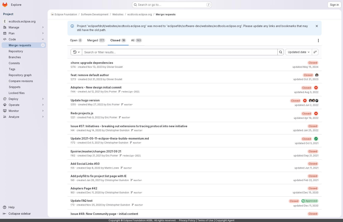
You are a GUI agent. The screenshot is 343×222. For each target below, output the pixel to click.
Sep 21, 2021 (94, 155)
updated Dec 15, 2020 (305, 192)
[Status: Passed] (316, 138)
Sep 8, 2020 (93, 167)
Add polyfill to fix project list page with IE (98, 176)
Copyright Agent (224, 220)
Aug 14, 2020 (93, 130)
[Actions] (318, 40)
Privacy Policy (187, 220)
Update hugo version (85, 100)
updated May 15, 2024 (305, 66)
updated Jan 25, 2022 (305, 130)
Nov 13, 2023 (95, 66)
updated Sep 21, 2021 (306, 155)
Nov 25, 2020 (94, 204)
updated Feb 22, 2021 (305, 180)
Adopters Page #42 (84, 188)
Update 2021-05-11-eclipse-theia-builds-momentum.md (110, 138)
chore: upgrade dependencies (92, 62)
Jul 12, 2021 (93, 91)
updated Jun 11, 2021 (306, 167)
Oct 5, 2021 (93, 142)
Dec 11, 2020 (93, 192)
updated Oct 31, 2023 (305, 79)
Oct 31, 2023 (95, 79)
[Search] (280, 52)
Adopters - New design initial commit (96, 87)
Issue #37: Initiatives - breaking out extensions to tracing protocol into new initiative (129, 126)
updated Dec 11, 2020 (305, 205)
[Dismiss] (316, 26)
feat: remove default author (90, 75)
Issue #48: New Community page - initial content (104, 213)
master (128, 104)
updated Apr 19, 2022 (306, 117)
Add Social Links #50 (85, 163)
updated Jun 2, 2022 (306, 105)
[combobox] (298, 52)
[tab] (76, 40)
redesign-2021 (130, 91)
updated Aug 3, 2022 (306, 92)
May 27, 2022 (95, 104)
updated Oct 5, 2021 (306, 143)
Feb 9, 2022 (94, 117)
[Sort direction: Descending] (315, 52)
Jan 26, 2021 (93, 180)
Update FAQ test (81, 200)
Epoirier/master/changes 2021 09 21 (96, 151)
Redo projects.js (82, 113)
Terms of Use (205, 220)
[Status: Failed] (316, 87)
